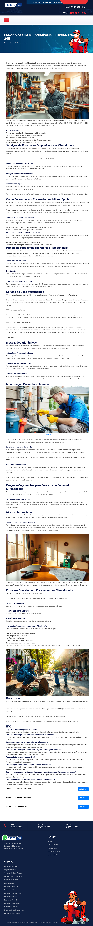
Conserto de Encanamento (13, 876)
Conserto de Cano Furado (13, 873)
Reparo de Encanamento (12, 913)
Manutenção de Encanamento (14, 910)
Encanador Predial (10, 900)
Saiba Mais (47, 434)
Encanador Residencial (12, 903)
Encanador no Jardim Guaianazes (18, 798)
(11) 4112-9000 (44, 826)
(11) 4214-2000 (16, 826)
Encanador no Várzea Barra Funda (19, 789)
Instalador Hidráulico (11, 907)
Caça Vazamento (10, 870)
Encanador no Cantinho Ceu (16, 806)
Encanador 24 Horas (11, 886)
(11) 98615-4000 (77, 12)
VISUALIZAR (83, 789)
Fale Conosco (52, 848)
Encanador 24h (9, 890)
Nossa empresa (53, 845)
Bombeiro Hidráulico (11, 866)
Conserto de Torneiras (11, 880)
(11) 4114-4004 (72, 826)
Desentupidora (9, 883)
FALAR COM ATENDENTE (75, 7)
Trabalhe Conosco (54, 851)
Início (6, 43)
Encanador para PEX (11, 896)
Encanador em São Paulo (12, 893)
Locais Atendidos (53, 855)
